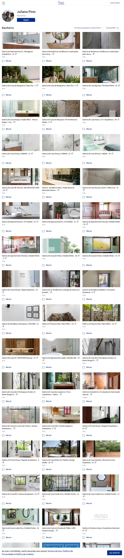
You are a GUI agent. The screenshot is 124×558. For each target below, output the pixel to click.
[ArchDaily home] (61, 3)
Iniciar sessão (115, 3)
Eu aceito (115, 552)
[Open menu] (3, 3)
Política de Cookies (24, 554)
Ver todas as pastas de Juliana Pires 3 (87, 28)
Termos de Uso (54, 551)
